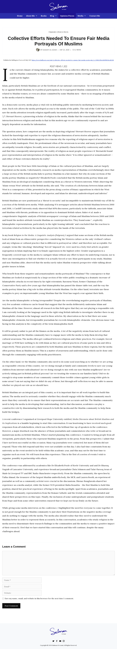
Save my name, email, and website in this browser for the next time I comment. (39, 598)
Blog (52, 16)
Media (80, 16)
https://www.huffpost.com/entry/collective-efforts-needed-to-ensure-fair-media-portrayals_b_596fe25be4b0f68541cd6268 (73, 60)
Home (20, 16)
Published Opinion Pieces (58, 32)
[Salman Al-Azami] (58, 6)
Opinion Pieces (67, 16)
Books (44, 16)
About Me (30, 16)
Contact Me (94, 16)
